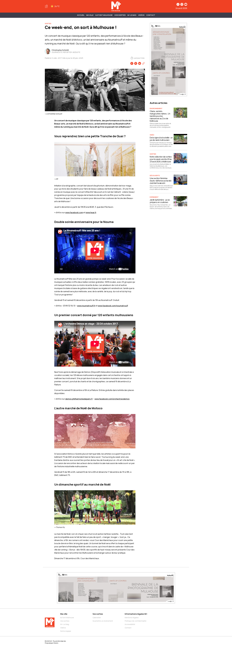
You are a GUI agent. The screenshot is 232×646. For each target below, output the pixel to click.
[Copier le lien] (143, 63)
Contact (150, 15)
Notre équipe (65, 631)
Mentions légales (132, 617)
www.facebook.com (74, 212)
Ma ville (63, 614)
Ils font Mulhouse (67, 617)
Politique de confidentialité (135, 621)
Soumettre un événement (103, 621)
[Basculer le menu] (46, 6)
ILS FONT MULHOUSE (103, 15)
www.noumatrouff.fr (86, 305)
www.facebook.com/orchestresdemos (112, 399)
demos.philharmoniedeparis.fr (79, 399)
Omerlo (55, 643)
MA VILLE (89, 15)
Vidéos (141, 15)
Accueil (80, 15)
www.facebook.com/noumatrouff (113, 305)
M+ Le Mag (131, 15)
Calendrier (97, 617)
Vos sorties (120, 15)
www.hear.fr (91, 212)
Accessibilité (130, 624)
